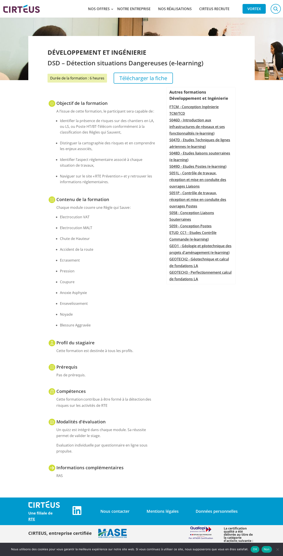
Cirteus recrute (214, 8)
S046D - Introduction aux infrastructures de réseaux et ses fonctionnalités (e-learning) (197, 127)
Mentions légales (163, 511)
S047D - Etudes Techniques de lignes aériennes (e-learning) (199, 143)
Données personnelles (217, 511)
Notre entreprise (134, 8)
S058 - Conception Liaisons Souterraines (191, 216)
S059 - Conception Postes (190, 226)
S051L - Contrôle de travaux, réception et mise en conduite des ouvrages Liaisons (197, 180)
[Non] (277, 549)
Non (267, 549)
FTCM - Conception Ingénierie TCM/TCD (194, 110)
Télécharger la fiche (143, 78)
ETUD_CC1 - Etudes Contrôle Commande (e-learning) (192, 236)
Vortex (254, 8)
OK (255, 549)
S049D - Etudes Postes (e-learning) (197, 166)
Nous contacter (115, 511)
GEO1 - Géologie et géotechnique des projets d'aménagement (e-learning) (200, 249)
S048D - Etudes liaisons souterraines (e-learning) (199, 156)
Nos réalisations (175, 8)
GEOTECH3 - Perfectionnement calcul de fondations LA (200, 275)
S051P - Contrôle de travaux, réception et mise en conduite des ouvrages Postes (197, 199)
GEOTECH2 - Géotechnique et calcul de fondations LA (199, 262)
